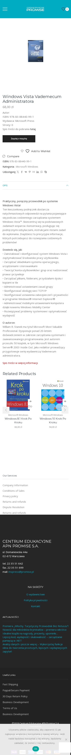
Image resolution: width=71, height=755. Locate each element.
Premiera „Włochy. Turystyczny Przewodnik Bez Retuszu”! (35, 626)
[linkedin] (38, 172)
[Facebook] (22, 172)
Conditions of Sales (13, 490)
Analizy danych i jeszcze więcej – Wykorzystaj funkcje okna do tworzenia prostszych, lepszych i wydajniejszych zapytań (35, 647)
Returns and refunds (14, 501)
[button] (6, 410)
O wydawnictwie (35, 594)
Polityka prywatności (35, 600)
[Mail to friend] (34, 172)
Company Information (15, 485)
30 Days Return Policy (15, 696)
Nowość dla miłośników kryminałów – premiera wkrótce (35, 629)
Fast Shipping (10, 684)
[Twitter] (18, 172)
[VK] (26, 172)
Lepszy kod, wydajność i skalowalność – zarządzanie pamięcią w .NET (32, 638)
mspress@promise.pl (21, 571)
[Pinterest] (30, 172)
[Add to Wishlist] (30, 406)
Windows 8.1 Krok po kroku (18, 420)
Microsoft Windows (27, 166)
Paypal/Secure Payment (16, 690)
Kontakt (35, 606)
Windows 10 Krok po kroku (53, 420)
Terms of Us (10, 708)
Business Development (16, 702)
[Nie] (66, 739)
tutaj (33, 129)
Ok (35, 748)
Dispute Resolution (13, 507)
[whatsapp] (42, 172)
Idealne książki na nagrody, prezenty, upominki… (30, 633)
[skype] (45, 172)
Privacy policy (10, 496)
